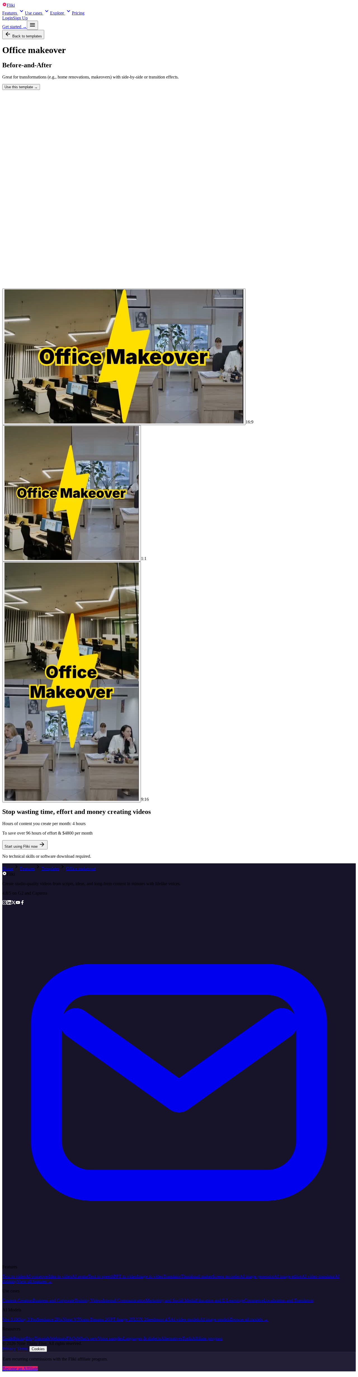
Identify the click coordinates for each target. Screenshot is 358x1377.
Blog (30, 1338)
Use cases (33, 13)
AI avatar (80, 1276)
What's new (87, 1338)
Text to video (13, 1276)
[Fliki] (4, 874)
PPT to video (125, 1276)
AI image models (215, 1319)
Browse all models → (249, 1319)
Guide (7, 1338)
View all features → (34, 1281)
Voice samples (110, 1338)
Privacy (9, 1348)
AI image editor (288, 1276)
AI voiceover (37, 1276)
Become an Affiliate (20, 1368)
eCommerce (252, 1300)
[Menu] (32, 25)
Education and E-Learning (219, 1300)
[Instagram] (4, 903)
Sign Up (20, 18)
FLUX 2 (138, 1319)
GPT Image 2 (119, 1319)
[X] (13, 903)
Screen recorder (226, 1276)
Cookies (38, 1349)
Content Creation (17, 1300)
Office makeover (81, 868)
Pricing (78, 13)
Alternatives (171, 1338)
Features (9, 13)
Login (7, 18)
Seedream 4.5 (158, 1319)
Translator (172, 1276)
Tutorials (42, 1338)
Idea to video (60, 1276)
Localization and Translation (288, 1300)
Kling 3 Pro (26, 1319)
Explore (57, 13)
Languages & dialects (142, 1338)
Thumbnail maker (196, 1276)
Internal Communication (124, 1300)
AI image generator (257, 1276)
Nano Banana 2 (93, 1319)
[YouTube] (18, 903)
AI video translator (318, 1276)
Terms (22, 1348)
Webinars (58, 1338)
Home (7, 868)
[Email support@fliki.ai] (179, 1257)
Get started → (14, 26)
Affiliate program (207, 1338)
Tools (187, 1338)
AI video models (185, 1319)
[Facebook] (22, 903)
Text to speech (101, 1276)
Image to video (150, 1276)
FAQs (71, 1338)
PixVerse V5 (68, 1319)
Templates (50, 868)
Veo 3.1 (9, 1319)
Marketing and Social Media (170, 1300)
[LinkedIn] (9, 903)
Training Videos (88, 1300)
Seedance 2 (47, 1319)
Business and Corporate (53, 1300)
